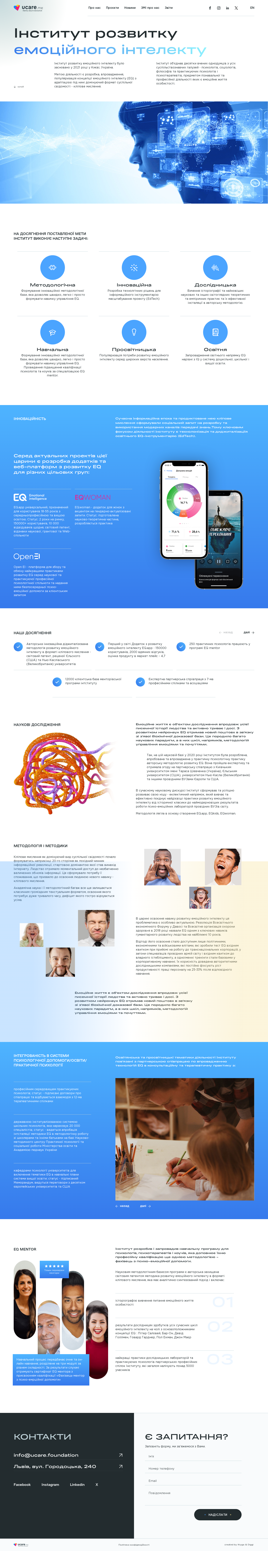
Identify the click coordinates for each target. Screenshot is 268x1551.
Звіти (169, 8)
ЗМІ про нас (150, 8)
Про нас (94, 8)
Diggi (250, 1545)
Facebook (22, 1484)
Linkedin (77, 1484)
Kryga (241, 1545)
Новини (130, 8)
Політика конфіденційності (134, 1545)
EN (252, 8)
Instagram (50, 1484)
